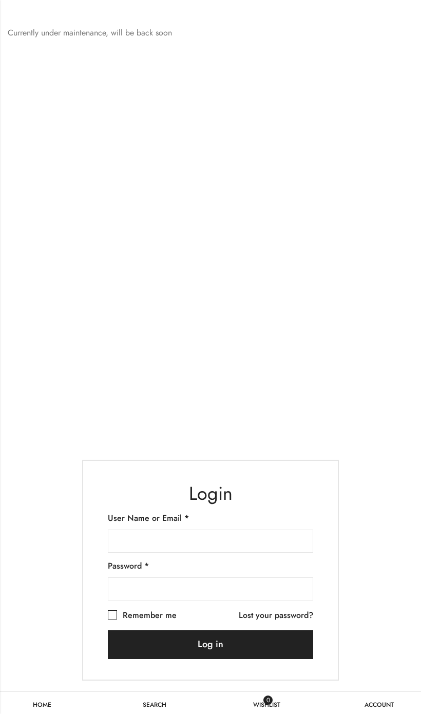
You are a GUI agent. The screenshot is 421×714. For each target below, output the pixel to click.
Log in (210, 644)
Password (128, 566)
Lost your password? (276, 615)
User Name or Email (148, 518)
